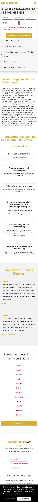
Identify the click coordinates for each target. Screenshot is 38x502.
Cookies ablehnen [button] (9, 498)
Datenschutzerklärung (19, 27)
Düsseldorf (19, 392)
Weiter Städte (19, 423)
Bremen (19, 410)
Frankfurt (19, 383)
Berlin (19, 365)
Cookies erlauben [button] (24, 498)
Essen (19, 401)
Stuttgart (19, 388)
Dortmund (19, 397)
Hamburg (19, 370)
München (19, 374)
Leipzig (19, 406)
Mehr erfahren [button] (15, 494)
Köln (19, 379)
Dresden (19, 415)
